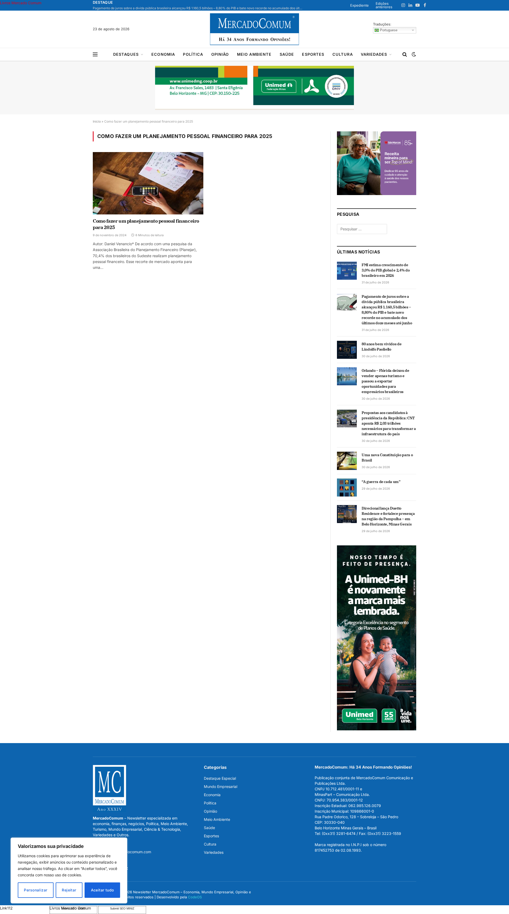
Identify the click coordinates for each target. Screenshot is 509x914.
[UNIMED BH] (376, 729)
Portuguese (388, 30)
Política (193, 54)
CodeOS (195, 897)
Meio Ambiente (254, 54)
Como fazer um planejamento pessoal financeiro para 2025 (146, 224)
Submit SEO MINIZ (122, 908)
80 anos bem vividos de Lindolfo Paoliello (381, 347)
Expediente (359, 5)
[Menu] (95, 55)
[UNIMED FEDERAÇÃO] (254, 88)
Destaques (126, 54)
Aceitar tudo (102, 890)
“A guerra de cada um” (381, 481)
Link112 (6, 908)
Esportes (313, 54)
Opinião (220, 54)
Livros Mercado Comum (20, 3)
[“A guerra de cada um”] (347, 487)
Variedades (374, 54)
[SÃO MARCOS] (376, 193)
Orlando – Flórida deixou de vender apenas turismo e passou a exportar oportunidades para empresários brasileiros (385, 381)
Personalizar (35, 890)
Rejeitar (69, 890)
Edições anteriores (384, 5)
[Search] (404, 55)
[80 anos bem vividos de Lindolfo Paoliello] (347, 350)
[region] (69, 870)
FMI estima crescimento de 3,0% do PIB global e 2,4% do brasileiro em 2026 (386, 270)
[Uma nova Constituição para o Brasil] (347, 461)
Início (97, 121)
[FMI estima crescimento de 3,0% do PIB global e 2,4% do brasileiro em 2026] (347, 271)
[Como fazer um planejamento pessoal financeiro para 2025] (148, 183)
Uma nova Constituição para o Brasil (387, 457)
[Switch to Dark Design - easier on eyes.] (413, 54)
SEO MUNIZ (24, 908)
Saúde (287, 54)
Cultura (342, 54)
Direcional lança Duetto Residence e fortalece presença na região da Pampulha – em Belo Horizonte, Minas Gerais (388, 516)
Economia (163, 54)
